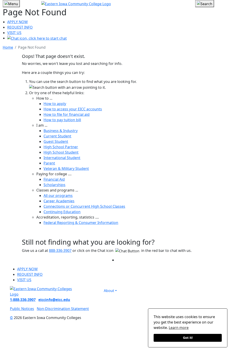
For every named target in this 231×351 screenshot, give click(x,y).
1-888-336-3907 (23, 299)
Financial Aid (54, 179)
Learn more (179, 327)
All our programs (58, 195)
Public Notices (22, 308)
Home (8, 47)
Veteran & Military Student (66, 168)
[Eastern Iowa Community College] (115, 4)
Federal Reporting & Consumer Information (81, 222)
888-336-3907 (60, 250)
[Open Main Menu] (11, 3)
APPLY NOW (17, 21)
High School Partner (61, 146)
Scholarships (54, 184)
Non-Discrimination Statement (63, 308)
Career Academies (59, 200)
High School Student (61, 152)
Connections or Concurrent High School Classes (84, 206)
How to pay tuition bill (62, 119)
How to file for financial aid (67, 114)
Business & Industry (61, 130)
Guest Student (56, 141)
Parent (49, 163)
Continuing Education (62, 211)
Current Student (57, 136)
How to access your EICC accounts (73, 109)
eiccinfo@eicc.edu (54, 299)
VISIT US (14, 32)
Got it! (188, 337)
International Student (62, 157)
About (109, 290)
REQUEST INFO (20, 27)
